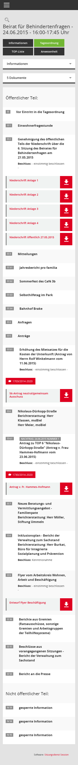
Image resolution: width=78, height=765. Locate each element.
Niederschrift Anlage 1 (23, 180)
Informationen (18, 43)
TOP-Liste (18, 51)
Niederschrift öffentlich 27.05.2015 (31, 237)
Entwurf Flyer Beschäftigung (27, 602)
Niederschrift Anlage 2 (23, 194)
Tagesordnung (49, 43)
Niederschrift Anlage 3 (23, 209)
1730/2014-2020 (22, 474)
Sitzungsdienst (56, 754)
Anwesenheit (49, 51)
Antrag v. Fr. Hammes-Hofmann (29, 487)
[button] (66, 182)
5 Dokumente (16, 78)
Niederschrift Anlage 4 (23, 223)
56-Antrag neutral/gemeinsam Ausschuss (28, 395)
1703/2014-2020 (22, 381)
